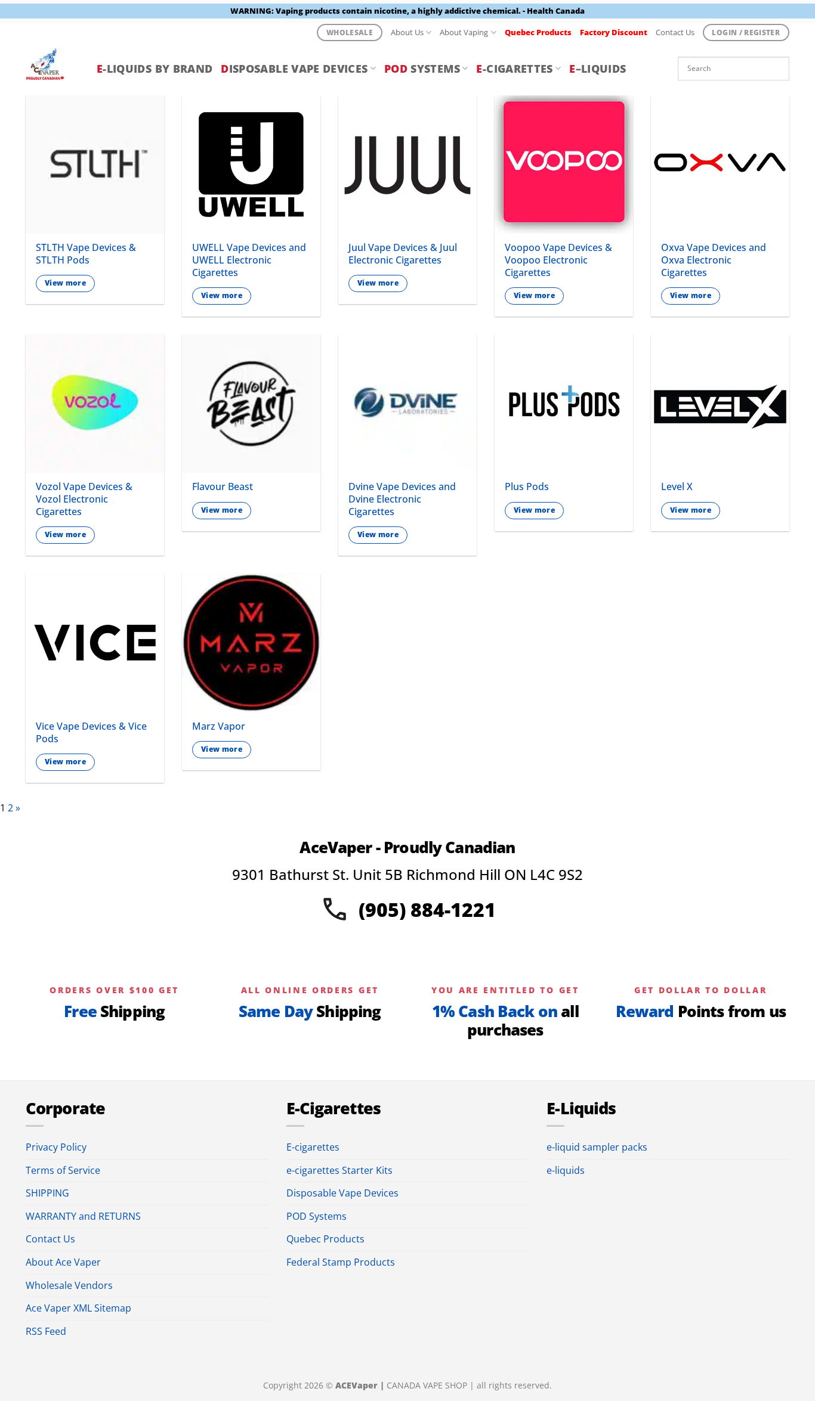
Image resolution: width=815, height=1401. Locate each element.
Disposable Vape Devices (342, 1192)
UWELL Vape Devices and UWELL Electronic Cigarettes (249, 259)
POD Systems (316, 1216)
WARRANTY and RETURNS (83, 1216)
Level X (677, 487)
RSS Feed (46, 1331)
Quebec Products (325, 1238)
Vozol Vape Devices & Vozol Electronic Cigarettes (84, 499)
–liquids (597, 68)
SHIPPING (47, 1192)
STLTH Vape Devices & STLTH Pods (86, 253)
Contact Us (675, 32)
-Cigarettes (514, 68)
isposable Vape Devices (294, 68)
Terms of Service (63, 1170)
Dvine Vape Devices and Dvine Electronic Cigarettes (402, 499)
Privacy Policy (56, 1147)
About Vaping (464, 32)
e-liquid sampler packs (597, 1147)
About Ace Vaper (63, 1262)
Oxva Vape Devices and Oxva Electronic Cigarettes (713, 259)
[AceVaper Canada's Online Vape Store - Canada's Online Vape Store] (52, 68)
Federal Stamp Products (340, 1262)
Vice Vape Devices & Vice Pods (91, 732)
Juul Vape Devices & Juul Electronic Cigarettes (402, 253)
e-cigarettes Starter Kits (339, 1170)
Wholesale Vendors (69, 1285)
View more (65, 282)
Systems (422, 68)
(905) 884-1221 (427, 909)
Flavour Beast (222, 487)
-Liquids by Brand (154, 68)
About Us (407, 32)
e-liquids (566, 1170)
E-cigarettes (312, 1147)
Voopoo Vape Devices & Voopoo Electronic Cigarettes (558, 259)
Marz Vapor (218, 726)
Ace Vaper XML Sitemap (78, 1308)
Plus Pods (527, 487)
